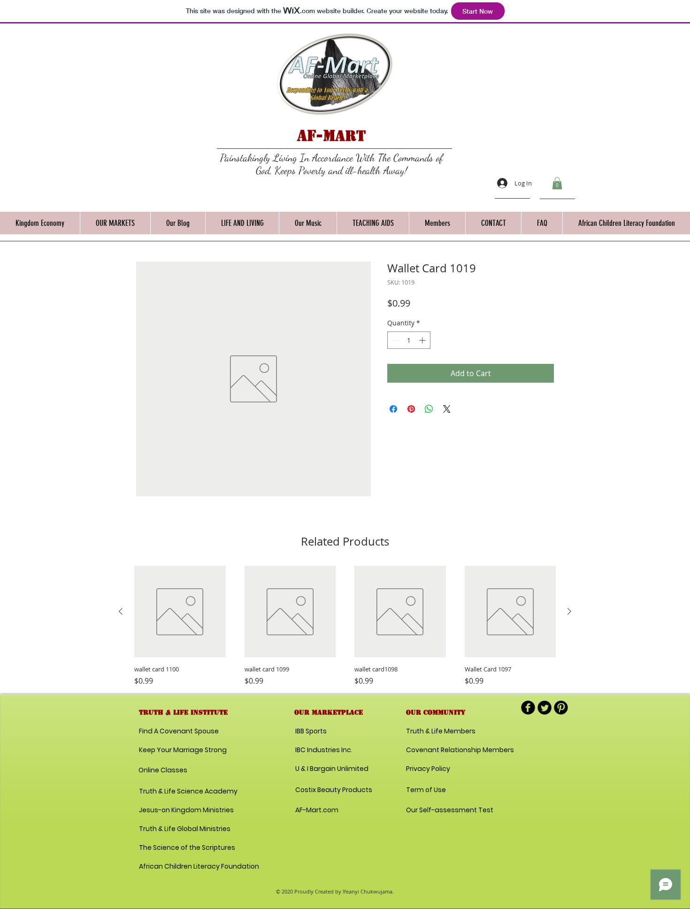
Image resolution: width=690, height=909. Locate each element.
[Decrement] (394, 340)
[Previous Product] (120, 611)
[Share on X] (446, 409)
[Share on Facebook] (393, 409)
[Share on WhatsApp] (429, 409)
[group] (345, 626)
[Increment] (423, 340)
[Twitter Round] (544, 708)
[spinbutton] (408, 340)
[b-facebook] (528, 708)
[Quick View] (180, 611)
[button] (557, 183)
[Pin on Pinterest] (411, 409)
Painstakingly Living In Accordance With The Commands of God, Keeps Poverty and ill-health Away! (331, 164)
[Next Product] (569, 611)
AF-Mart (331, 135)
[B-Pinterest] (561, 708)
